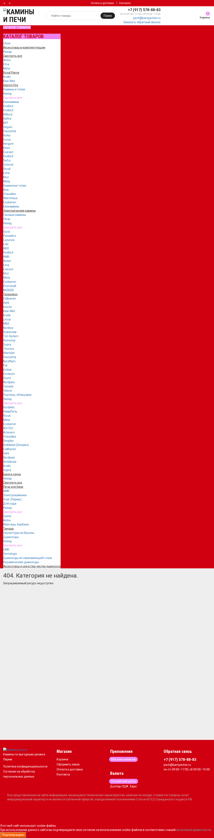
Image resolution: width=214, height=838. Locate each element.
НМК (6, 256)
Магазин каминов (123, 759)
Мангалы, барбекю (16, 524)
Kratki (7, 76)
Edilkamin (9, 298)
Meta (6, 68)
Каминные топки (14, 185)
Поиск (108, 15)
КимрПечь (10, 411)
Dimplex (8, 440)
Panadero (9, 235)
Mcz (6, 177)
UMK (6, 549)
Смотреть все (12, 97)
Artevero (9, 432)
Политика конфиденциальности (25, 766)
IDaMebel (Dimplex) (16, 445)
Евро (133, 786)
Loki (5, 244)
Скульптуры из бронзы (18, 532)
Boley (6, 135)
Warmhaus (10, 198)
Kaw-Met (9, 81)
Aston (7, 261)
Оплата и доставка (102, 3)
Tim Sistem (10, 336)
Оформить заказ (68, 764)
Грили (7, 516)
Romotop (9, 340)
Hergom (8, 143)
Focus (7, 139)
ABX (6, 248)
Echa (6, 173)
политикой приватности (193, 830)
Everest (8, 152)
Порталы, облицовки (17, 394)
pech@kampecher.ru (146, 18)
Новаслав (10, 332)
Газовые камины (14, 215)
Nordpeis (9, 382)
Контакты (125, 3)
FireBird (8, 106)
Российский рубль (123, 781)
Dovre (7, 378)
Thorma (8, 348)
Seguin (7, 127)
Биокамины (11, 102)
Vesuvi (7, 390)
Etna (6, 64)
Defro (7, 160)
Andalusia (9, 461)
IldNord (7, 114)
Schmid (8, 164)
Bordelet (8, 407)
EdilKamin (9, 449)
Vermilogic (10, 553)
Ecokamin (9, 202)
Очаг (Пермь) (12, 499)
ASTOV (8, 428)
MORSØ (8, 290)
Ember (7, 369)
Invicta (7, 307)
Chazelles (9, 194)
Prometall (9, 286)
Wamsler (9, 353)
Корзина (62, 759)
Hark (6, 302)
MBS (6, 323)
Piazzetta (9, 131)
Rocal (6, 168)
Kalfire (7, 118)
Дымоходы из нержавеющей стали (27, 558)
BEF (5, 122)
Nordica (8, 327)
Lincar (7, 319)
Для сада (9, 503)
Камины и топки (14, 89)
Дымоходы (11, 537)
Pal (5, 365)
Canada (8, 386)
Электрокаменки (15, 495)
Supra (7, 344)
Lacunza (8, 240)
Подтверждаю (13, 835)
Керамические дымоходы (21, 562)
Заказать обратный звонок (141, 22)
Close (6, 43)
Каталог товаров (17, 27)
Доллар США (119, 786)
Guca (6, 231)
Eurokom (9, 373)
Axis (6, 189)
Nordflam (9, 361)
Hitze (6, 148)
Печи (6, 219)
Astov (7, 60)
